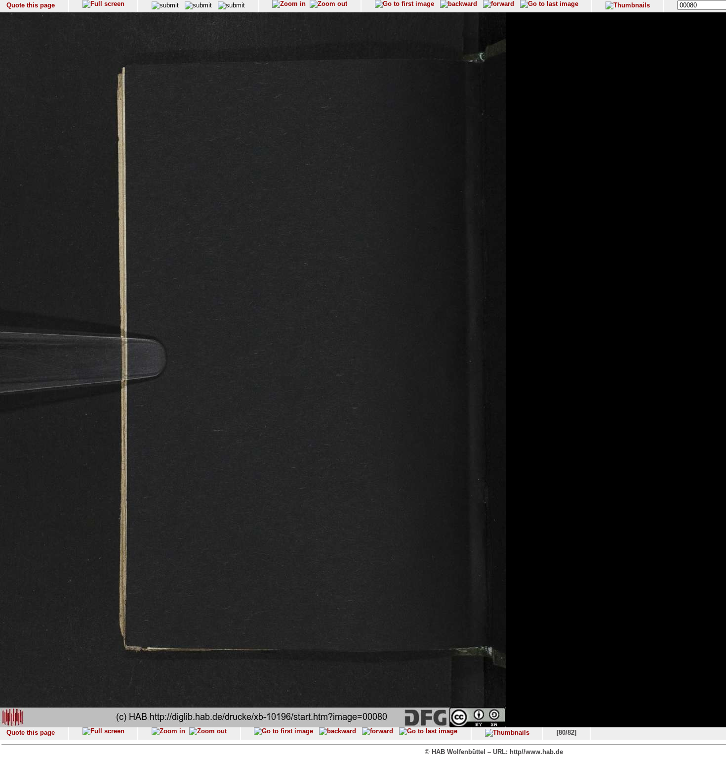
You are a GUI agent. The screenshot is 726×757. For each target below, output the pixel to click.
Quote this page (30, 5)
